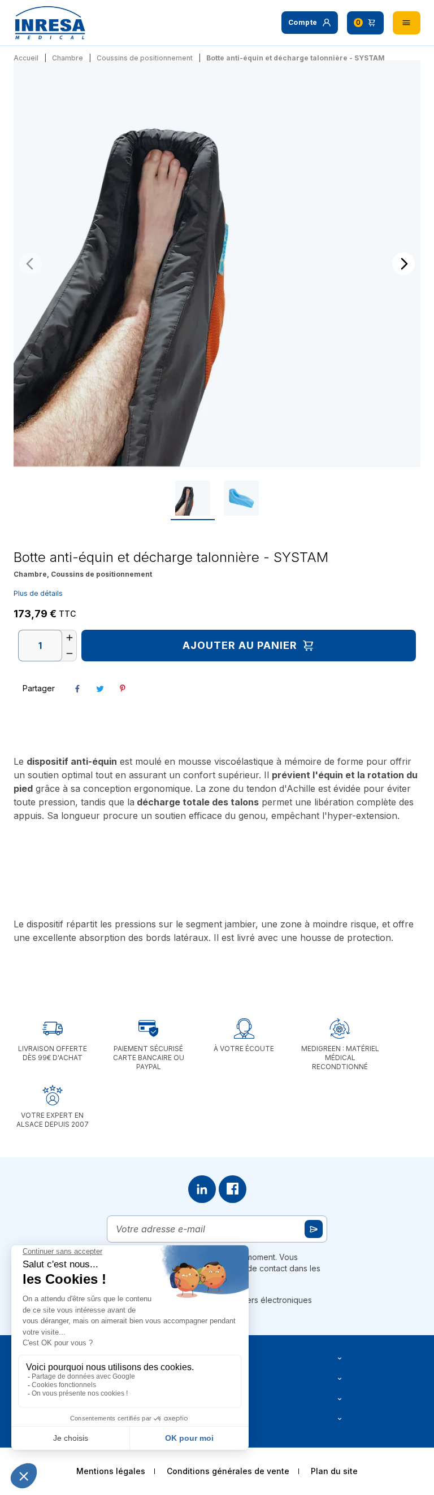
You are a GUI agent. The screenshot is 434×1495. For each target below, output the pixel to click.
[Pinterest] (123, 688)
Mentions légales (110, 1471)
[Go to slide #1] (193, 498)
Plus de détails (38, 593)
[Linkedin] (202, 1189)
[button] (309, 22)
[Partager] (77, 688)
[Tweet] (100, 688)
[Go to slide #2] (241, 498)
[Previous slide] (30, 263)
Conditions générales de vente (228, 1471)
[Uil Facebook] (232, 1189)
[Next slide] (403, 263)
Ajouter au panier (240, 645)
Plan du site (334, 1471)
